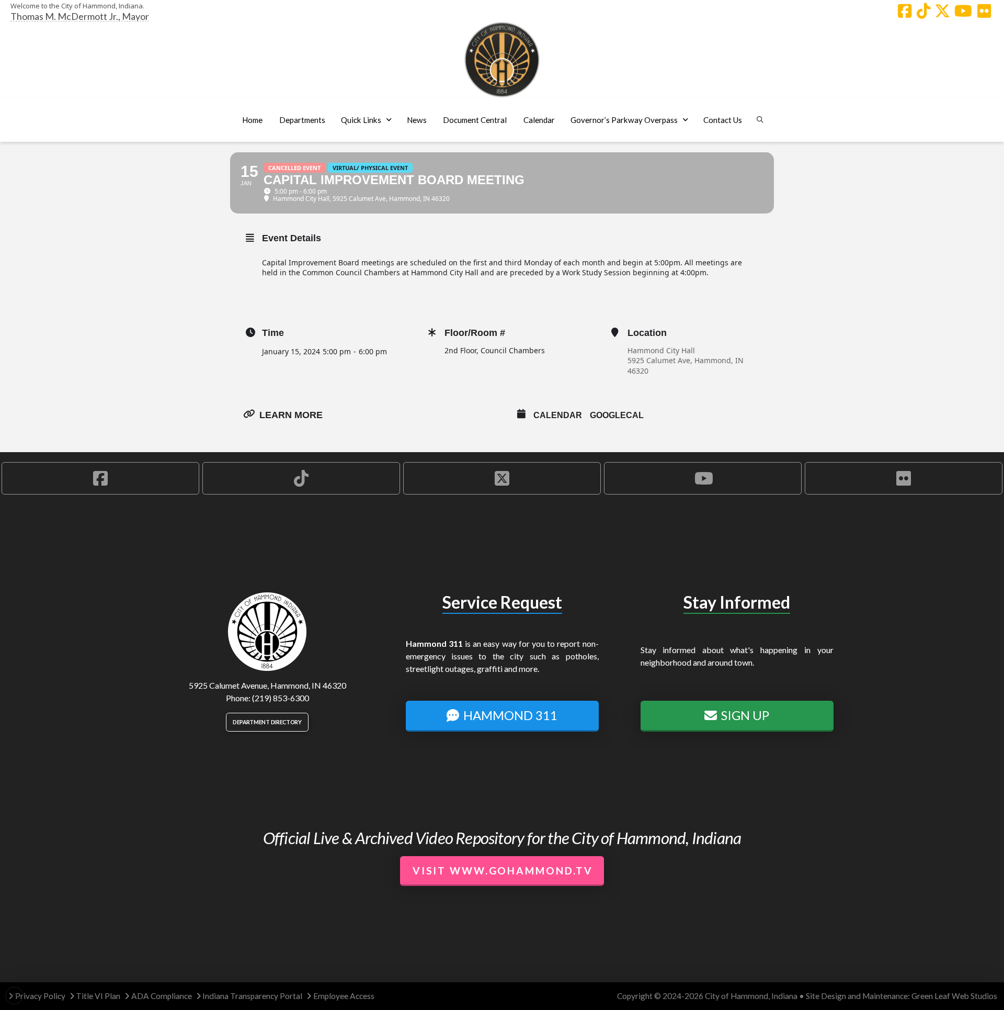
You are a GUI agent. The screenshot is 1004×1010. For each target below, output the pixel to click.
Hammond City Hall (661, 350)
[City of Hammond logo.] (502, 59)
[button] (302, 119)
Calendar (557, 415)
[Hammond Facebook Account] (904, 11)
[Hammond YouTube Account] (963, 11)
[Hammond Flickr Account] (984, 11)
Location (647, 333)
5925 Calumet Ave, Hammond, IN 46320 (686, 365)
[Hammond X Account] (942, 11)
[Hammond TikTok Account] (923, 11)
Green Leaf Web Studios (954, 996)
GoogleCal (617, 415)
